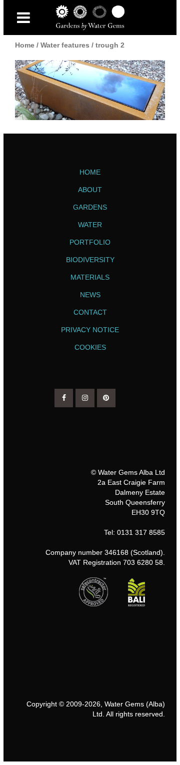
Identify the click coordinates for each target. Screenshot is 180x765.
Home (24, 45)
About (90, 190)
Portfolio (90, 242)
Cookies (90, 347)
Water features (65, 45)
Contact (90, 312)
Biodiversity (90, 260)
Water (90, 225)
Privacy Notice (90, 330)
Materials (90, 277)
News (90, 295)
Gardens (90, 207)
